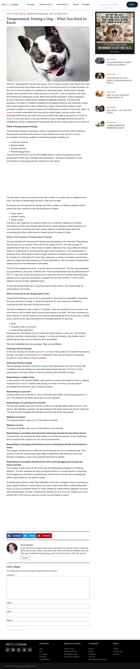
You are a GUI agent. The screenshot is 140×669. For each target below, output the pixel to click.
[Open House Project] (68, 5)
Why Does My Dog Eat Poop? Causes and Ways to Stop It (119, 80)
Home (9, 13)
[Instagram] (19, 650)
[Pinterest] (13, 650)
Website (9, 620)
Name (9, 602)
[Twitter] (24, 650)
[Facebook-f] (7, 650)
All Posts (25, 558)
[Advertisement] (48, 179)
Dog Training (19, 13)
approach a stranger (45, 352)
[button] (15, 535)
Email (9, 611)
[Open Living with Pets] (52, 5)
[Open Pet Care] (35, 5)
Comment (11, 575)
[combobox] (112, 5)
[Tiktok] (30, 650)
